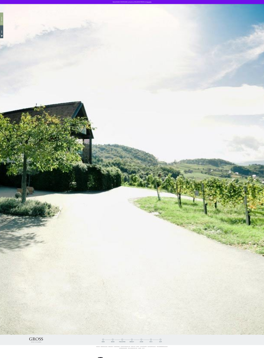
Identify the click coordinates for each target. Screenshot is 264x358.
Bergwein (110, 346)
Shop (160, 341)
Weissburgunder (123, 348)
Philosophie (122, 341)
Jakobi (141, 341)
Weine (103, 341)
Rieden (112, 341)
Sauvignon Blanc (152, 346)
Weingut (132, 341)
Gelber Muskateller (125, 346)
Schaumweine (143, 346)
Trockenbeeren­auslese (162, 346)
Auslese (98, 346)
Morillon (133, 346)
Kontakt (1, 19)
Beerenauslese (104, 346)
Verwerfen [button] (149, 2)
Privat (137, 346)
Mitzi (151, 341)
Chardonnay (117, 346)
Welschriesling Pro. (132, 348)
